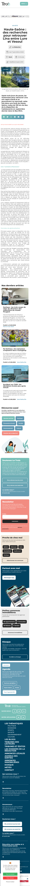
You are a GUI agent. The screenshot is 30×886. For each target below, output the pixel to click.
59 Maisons (7, 625)
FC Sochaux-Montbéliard (10, 344)
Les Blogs (10, 739)
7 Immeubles (21, 621)
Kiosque (9, 765)
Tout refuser (10, 878)
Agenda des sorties (11, 757)
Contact (9, 770)
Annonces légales (15, 753)
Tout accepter (10, 874)
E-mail (4, 514)
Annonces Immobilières (12, 761)
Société (15, 25)
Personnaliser (10, 881)
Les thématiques (14, 723)
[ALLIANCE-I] (15, 19)
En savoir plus (6, 493)
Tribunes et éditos (15, 746)
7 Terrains (16, 625)
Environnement (14, 734)
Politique (12, 726)
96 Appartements (9, 621)
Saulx (10, 57)
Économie (12, 728)
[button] (3, 117)
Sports (20, 344)
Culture (5, 302)
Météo (8, 767)
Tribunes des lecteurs (12, 743)
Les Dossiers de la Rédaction (15, 750)
